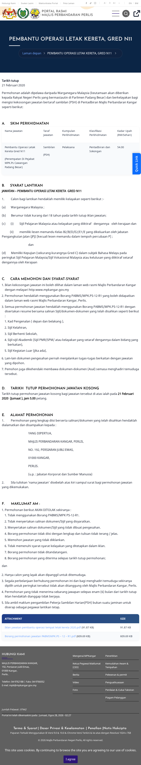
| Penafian (94, 728)
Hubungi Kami (9, 3)
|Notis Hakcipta (115, 728)
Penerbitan (111, 655)
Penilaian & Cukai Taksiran (119, 689)
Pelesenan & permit (116, 674)
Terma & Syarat (25, 728)
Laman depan (31, 53)
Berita (76, 674)
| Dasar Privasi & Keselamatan (61, 728)
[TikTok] (91, 3)
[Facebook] (86, 3)
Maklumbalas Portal (48, 3)
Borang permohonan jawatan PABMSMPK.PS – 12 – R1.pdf (40, 636)
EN (130, 3)
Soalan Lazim (27, 3)
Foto (75, 689)
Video (76, 682)
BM (136, 3)
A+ (114, 3)
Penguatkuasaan (114, 682)
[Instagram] (95, 3)
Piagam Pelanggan (115, 697)
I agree (70, 759)
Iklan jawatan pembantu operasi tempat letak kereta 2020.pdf (43, 627)
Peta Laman (68, 3)
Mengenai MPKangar (84, 655)
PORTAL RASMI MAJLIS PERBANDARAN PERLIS (67, 13)
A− (105, 3)
